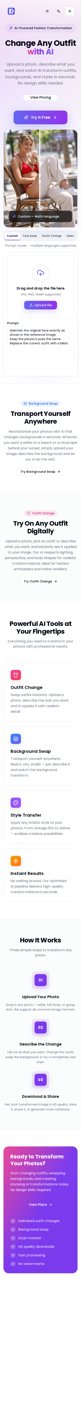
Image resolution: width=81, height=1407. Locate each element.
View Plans (38, 1204)
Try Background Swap (38, 472)
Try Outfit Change (38, 581)
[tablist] (40, 236)
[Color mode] (47, 11)
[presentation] (40, 287)
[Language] (58, 11)
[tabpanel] (40, 314)
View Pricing (40, 97)
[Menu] (69, 11)
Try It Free (40, 117)
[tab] (13, 236)
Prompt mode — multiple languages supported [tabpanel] (40, 245)
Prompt (13, 323)
